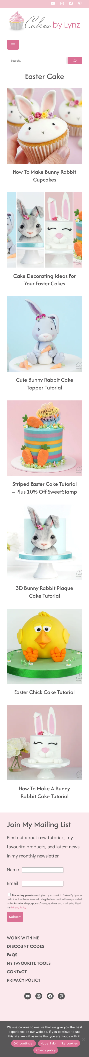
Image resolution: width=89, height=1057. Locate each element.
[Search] (75, 60)
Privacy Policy (18, 907)
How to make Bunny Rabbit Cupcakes (44, 176)
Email (12, 883)
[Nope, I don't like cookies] (83, 1039)
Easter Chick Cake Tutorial (44, 692)
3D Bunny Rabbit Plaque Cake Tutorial (44, 592)
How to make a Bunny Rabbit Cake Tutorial (44, 792)
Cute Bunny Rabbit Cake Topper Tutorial (44, 384)
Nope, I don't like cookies (59, 1043)
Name (13, 870)
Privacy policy (46, 1050)
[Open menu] (13, 45)
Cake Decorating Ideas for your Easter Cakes (44, 280)
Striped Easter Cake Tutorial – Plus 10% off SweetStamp (44, 488)
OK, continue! (23, 1043)
